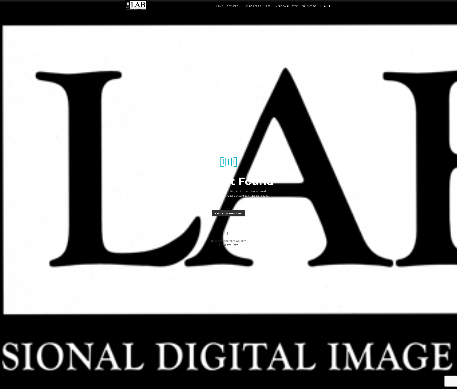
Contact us (309, 6)
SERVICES (232, 6)
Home (219, 6)
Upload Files (253, 6)
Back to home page (229, 213)
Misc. (268, 6)
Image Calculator (286, 6)
